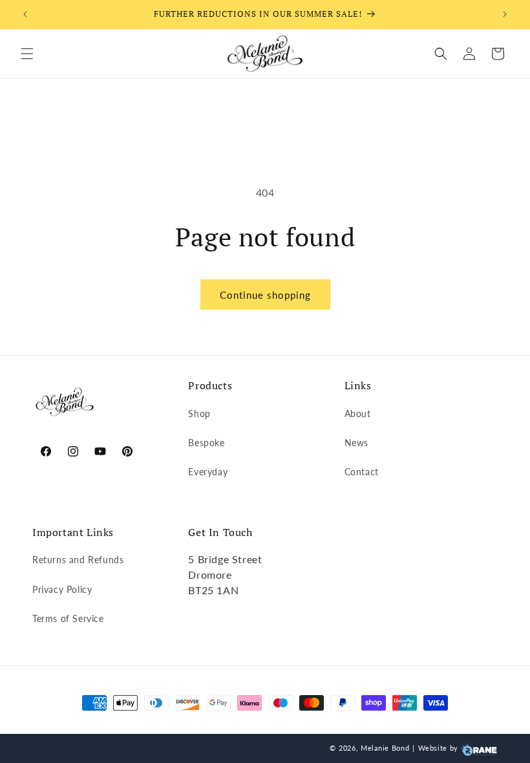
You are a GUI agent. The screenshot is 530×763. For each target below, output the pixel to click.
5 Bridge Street (225, 559)
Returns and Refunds (77, 559)
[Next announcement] (505, 14)
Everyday (208, 471)
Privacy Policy (62, 589)
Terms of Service (68, 618)
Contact (361, 471)
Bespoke (206, 442)
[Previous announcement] (25, 14)
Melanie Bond (385, 748)
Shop (199, 413)
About (357, 413)
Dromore (209, 574)
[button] (27, 53)
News (356, 442)
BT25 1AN (213, 590)
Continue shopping (265, 295)
